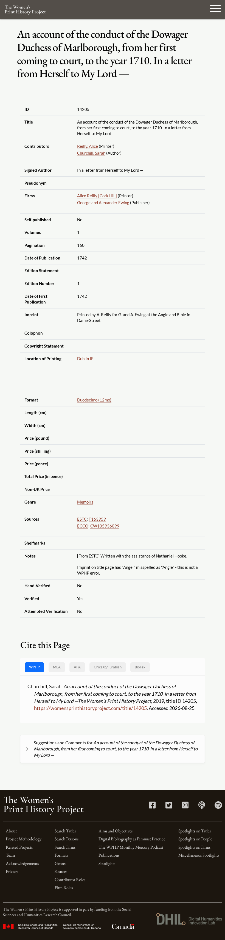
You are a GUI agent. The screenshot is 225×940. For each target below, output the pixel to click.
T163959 (97, 519)
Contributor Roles (70, 879)
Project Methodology (23, 839)
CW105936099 (104, 525)
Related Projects (19, 847)
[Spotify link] (218, 806)
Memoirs (85, 501)
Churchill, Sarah (91, 153)
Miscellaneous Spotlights (198, 855)
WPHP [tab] (34, 667)
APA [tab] (77, 667)
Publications (109, 855)
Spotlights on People (195, 839)
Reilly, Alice (87, 146)
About (11, 831)
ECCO (82, 525)
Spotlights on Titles (194, 831)
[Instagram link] (185, 806)
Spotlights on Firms (194, 847)
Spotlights (107, 863)
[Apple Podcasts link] (201, 806)
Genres (60, 863)
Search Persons (66, 839)
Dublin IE (85, 358)
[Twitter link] (168, 806)
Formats (61, 855)
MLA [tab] (57, 667)
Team (10, 855)
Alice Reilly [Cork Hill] (97, 195)
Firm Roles (64, 887)
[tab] (107, 667)
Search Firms (65, 847)
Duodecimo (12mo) (94, 399)
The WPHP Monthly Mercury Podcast (131, 847)
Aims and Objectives (116, 831)
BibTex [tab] (140, 667)
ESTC (82, 519)
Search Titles (65, 831)
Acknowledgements (22, 863)
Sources (61, 871)
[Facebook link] (152, 806)
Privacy (12, 871)
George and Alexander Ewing (103, 202)
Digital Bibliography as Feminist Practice (132, 839)
